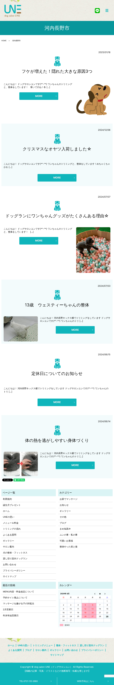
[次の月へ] (107, 593)
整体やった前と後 (68, 546)
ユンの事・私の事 (68, 534)
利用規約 (7, 499)
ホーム (6, 511)
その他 (63, 516)
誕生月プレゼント (12, 505)
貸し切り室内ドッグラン (15, 558)
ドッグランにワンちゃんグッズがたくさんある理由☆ (57, 215)
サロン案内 (8, 546)
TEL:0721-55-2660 (28, 681)
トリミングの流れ (12, 528)
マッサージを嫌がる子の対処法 (18, 603)
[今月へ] (100, 593)
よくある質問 (9, 534)
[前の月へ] (92, 593)
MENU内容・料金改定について (18, 591)
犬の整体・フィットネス (15, 552)
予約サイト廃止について (15, 597)
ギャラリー (8, 540)
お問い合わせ (9, 564)
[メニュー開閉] (107, 10)
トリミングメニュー (43, 645)
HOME (3, 41)
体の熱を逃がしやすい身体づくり (57, 440)
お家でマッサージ (68, 499)
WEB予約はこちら (85, 681)
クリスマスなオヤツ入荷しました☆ (57, 148)
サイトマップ (9, 576)
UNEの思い (8, 516)
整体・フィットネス (66, 645)
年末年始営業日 (10, 615)
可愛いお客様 (66, 540)
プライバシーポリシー (14, 570)
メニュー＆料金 (10, 522)
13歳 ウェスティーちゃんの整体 (57, 304)
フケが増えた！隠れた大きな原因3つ (57, 71)
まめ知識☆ (65, 528)
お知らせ (64, 505)
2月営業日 (8, 609)
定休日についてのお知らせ (57, 373)
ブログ (63, 522)
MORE (39, 96)
